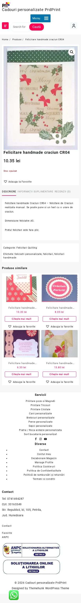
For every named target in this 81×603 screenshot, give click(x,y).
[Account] (73, 25)
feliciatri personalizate (28, 254)
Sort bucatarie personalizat (40, 434)
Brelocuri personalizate (40, 417)
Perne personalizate (40, 421)
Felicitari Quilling (27, 247)
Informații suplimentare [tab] (35, 191)
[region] (40, 561)
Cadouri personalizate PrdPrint (31, 9)
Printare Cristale (41, 409)
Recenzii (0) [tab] (63, 191)
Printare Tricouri (41, 405)
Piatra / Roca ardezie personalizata (40, 430)
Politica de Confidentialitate (44, 470)
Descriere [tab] (9, 191)
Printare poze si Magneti (40, 401)
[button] (36, 18)
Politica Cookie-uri (44, 466)
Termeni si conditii (44, 479)
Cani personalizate (40, 413)
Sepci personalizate (40, 426)
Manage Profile (44, 462)
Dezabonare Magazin (44, 458)
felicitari (48, 254)
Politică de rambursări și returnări (44, 474)
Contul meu (44, 454)
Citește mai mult (21, 319)
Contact (44, 450)
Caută (36, 27)
